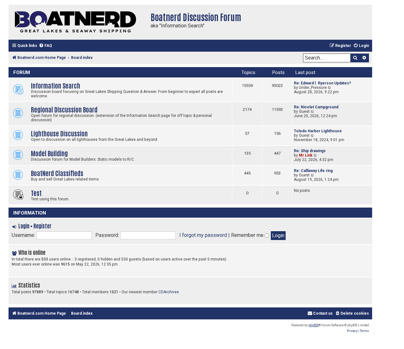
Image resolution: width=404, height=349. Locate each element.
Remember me (248, 235)
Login (23, 225)
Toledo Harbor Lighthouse (318, 131)
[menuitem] (45, 46)
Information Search (55, 85)
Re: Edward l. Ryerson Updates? (322, 83)
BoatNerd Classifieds (57, 173)
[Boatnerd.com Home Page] (78, 22)
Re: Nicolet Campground (316, 107)
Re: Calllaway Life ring (313, 171)
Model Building (49, 153)
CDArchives (168, 292)
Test (36, 192)
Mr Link (305, 155)
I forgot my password (203, 235)
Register (42, 225)
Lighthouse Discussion (59, 133)
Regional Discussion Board (64, 109)
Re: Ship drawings (310, 151)
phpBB (313, 325)
